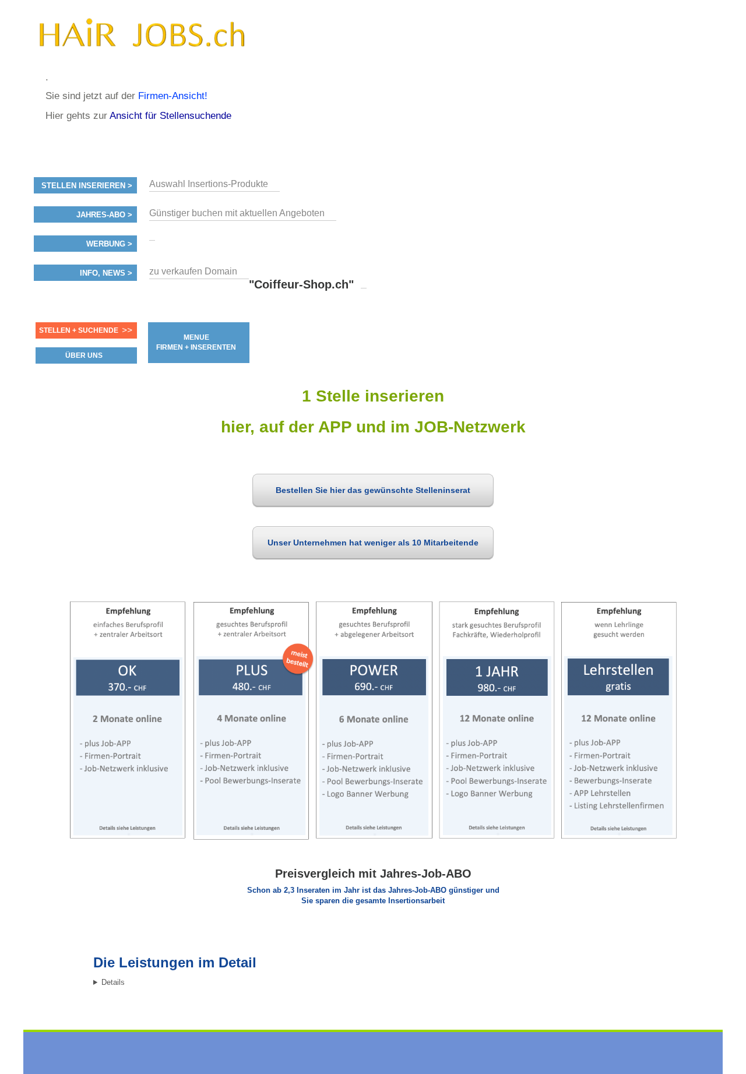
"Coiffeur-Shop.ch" (301, 284)
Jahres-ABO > (104, 215)
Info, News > (106, 273)
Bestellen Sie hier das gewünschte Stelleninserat (373, 490)
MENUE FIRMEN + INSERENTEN (196, 342)
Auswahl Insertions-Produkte (208, 184)
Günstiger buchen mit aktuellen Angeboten (237, 213)
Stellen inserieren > (86, 186)
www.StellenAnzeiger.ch (141, 40)
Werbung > (109, 244)
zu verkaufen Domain (193, 271)
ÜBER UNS (84, 355)
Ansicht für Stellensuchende (170, 115)
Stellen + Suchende (78, 330)
